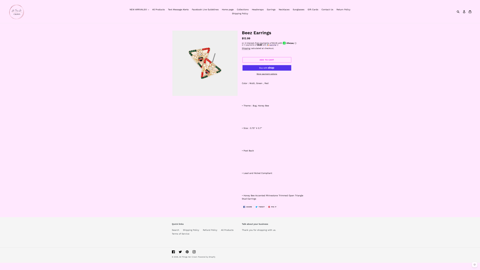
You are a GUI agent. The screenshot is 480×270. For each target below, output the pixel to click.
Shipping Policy (191, 230)
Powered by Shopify (206, 257)
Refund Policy (210, 230)
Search (175, 230)
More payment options (267, 74)
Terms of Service (180, 233)
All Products (227, 230)
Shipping (246, 48)
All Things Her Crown (188, 257)
